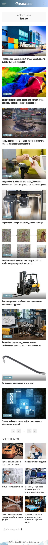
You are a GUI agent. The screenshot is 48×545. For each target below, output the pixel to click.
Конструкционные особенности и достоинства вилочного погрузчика (22, 303)
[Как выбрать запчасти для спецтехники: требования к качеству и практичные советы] (24, 324)
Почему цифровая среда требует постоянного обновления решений (22, 423)
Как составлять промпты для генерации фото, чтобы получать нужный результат (22, 262)
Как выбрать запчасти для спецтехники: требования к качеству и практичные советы (21, 344)
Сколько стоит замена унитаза (12, 486)
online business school (12, 529)
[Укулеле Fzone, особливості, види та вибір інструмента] (12, 451)
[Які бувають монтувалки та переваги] (24, 365)
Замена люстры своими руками (35, 461)
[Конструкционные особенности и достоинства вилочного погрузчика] (24, 283)
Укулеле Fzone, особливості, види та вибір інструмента (11, 463)
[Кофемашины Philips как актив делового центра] (24, 205)
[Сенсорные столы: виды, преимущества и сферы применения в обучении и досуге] (35, 504)
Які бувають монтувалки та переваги (17, 383)
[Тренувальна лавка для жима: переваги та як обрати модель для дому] (12, 504)
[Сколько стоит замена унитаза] (12, 476)
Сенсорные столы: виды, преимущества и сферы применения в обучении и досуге (33, 518)
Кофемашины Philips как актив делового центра (22, 222)
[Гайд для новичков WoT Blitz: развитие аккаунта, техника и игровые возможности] (24, 123)
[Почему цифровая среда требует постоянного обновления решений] (24, 403)
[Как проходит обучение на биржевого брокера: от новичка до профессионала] (35, 476)
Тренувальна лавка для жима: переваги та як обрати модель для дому (12, 517)
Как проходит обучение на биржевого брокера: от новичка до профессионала (34, 489)
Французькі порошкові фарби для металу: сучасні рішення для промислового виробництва (23, 101)
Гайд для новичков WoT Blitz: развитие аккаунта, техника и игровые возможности (23, 142)
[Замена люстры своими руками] (35, 451)
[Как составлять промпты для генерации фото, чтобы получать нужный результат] (24, 243)
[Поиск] (44, 3)
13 (29, 431)
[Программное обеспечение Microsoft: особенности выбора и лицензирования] (24, 41)
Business (8, 53)
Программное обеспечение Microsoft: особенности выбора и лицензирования (23, 60)
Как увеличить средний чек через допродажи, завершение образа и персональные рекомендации (24, 183)
